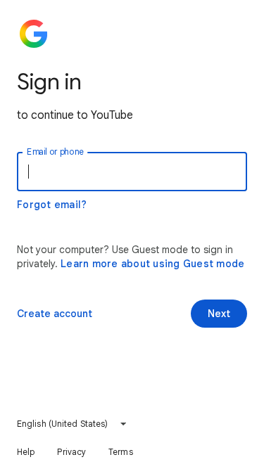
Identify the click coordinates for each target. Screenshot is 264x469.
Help (25, 451)
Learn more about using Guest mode (152, 263)
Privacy (71, 451)
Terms (120, 451)
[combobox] (72, 424)
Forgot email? (52, 204)
